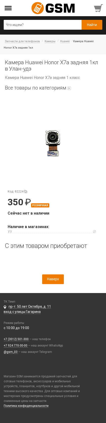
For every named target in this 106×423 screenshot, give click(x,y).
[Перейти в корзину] (99, 8)
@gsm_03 (11, 352)
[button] (53, 143)
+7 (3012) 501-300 (16, 339)
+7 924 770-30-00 (16, 345)
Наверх (53, 279)
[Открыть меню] (8, 8)
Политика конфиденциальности (26, 406)
